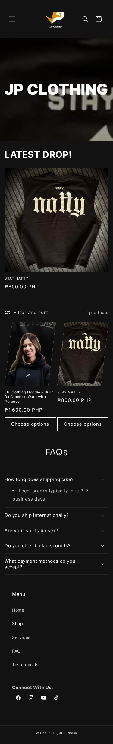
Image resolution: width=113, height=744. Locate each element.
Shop (17, 623)
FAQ (16, 650)
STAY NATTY (16, 278)
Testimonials (25, 664)
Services (21, 637)
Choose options (30, 424)
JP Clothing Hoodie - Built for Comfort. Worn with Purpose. (29, 397)
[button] (12, 19)
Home (18, 609)
